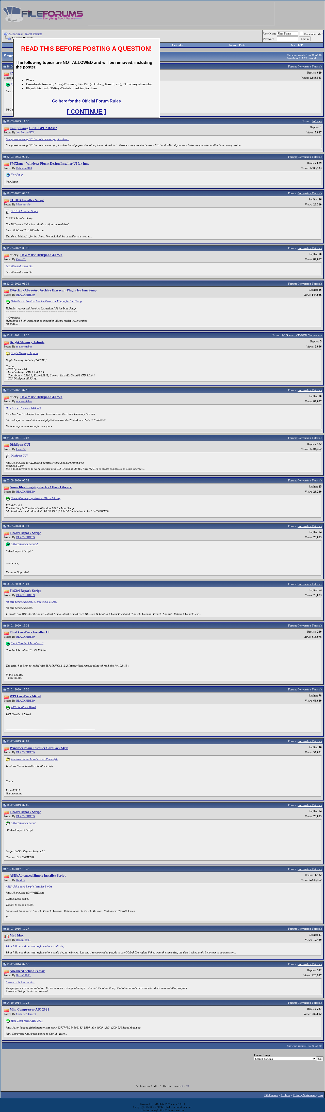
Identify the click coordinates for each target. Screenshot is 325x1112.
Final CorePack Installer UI (27, 643)
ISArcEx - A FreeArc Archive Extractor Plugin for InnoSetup (46, 301)
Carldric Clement (26, 1013)
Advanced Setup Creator (20, 981)
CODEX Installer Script (24, 211)
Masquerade (23, 204)
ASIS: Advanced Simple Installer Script (29, 886)
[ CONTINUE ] (86, 111)
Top (320, 1095)
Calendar (178, 44)
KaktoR (20, 879)
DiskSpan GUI (19, 455)
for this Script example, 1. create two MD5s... (32, 601)
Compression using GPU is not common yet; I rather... (37, 139)
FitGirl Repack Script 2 (24, 543)
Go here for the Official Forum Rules (86, 101)
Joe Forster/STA (25, 132)
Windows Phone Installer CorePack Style (34, 758)
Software (317, 121)
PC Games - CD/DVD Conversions (302, 335)
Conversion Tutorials (310, 66)
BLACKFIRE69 (25, 294)
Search (295, 44)
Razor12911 (23, 939)
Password (268, 38)
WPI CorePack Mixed (23, 707)
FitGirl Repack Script (23, 822)
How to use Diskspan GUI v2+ (23, 407)
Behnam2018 (24, 167)
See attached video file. (19, 265)
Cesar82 (21, 259)
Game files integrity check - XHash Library (35, 498)
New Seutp (17, 174)
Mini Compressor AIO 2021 (27, 1020)
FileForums (15, 33)
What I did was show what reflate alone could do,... (36, 946)
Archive (285, 1095)
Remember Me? (313, 34)
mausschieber (24, 346)
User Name (269, 33)
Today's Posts (237, 44)
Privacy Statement (304, 1095)
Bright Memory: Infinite (24, 353)
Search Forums (33, 33)
